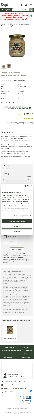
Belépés (21, 5)
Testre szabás (16, 226)
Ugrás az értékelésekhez (19, 80)
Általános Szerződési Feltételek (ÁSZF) (11, 350)
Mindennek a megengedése (17, 221)
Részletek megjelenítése (21, 215)
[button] (26, 5)
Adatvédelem (28, 350)
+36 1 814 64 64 (8, 391)
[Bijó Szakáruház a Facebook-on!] (31, 391)
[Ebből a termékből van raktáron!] (6, 102)
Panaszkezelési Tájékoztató (25, 354)
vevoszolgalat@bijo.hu (10, 385)
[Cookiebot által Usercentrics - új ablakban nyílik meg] (24, 186)
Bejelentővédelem (8, 357)
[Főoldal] (5, 5)
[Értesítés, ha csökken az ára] (10, 102)
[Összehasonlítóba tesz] (2, 102)
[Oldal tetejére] (2, 416)
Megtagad (17, 231)
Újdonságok (26, 347)
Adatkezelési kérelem (7, 354)
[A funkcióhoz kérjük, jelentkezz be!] (18, 102)
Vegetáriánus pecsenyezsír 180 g (10, 338)
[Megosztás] (14, 102)
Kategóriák (7, 10)
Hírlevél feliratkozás (9, 347)
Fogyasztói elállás (25, 357)
